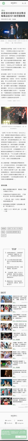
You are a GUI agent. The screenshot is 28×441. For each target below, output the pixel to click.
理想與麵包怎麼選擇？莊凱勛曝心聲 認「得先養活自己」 (14, 205)
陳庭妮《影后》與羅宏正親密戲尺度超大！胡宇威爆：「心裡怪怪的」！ (19, 353)
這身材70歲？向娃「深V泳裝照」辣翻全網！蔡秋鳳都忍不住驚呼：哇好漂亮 (19, 390)
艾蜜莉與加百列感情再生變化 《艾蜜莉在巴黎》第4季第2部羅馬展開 (14, 195)
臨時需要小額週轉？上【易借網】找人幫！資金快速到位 (19, 362)
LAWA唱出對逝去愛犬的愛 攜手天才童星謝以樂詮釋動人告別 (15, 261)
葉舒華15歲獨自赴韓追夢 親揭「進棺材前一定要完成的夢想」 (20, 381)
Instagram (20, 423)
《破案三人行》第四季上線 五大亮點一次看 (14, 210)
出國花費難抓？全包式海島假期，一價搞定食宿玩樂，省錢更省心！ (19, 316)
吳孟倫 (14, 19)
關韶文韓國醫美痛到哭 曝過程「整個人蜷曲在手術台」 (14, 190)
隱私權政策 (5, 433)
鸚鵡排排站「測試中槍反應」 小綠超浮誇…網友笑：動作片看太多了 (15, 283)
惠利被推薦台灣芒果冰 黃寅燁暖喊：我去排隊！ (15, 267)
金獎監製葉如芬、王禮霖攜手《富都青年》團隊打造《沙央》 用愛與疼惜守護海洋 (15, 254)
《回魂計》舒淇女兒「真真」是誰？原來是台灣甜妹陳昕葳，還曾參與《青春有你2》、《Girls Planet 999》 (19, 325)
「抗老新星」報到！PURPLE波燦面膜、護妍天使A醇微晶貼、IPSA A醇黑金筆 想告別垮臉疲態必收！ (15, 275)
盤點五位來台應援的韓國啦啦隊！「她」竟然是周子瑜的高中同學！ (19, 307)
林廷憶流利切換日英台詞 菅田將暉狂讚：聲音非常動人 (20, 372)
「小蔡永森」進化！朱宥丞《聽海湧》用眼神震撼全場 (14, 200)
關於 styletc (8, 420)
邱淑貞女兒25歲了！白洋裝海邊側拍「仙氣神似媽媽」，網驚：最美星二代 (20, 297)
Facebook (9, 423)
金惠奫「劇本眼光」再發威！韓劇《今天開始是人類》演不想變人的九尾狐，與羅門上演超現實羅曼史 (19, 344)
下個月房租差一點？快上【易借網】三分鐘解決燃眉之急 (19, 335)
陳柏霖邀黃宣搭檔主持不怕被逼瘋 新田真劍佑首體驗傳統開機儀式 (19, 400)
